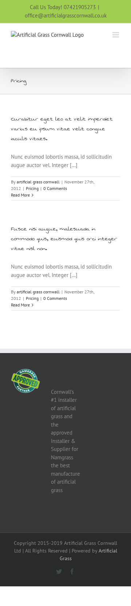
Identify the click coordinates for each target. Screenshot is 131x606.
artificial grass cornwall (38, 182)
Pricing (32, 188)
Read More (20, 195)
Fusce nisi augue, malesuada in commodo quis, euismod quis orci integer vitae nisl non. (64, 238)
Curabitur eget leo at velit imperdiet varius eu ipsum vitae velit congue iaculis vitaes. (62, 128)
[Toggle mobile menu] (116, 35)
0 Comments (55, 188)
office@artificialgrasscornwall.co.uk (66, 15)
